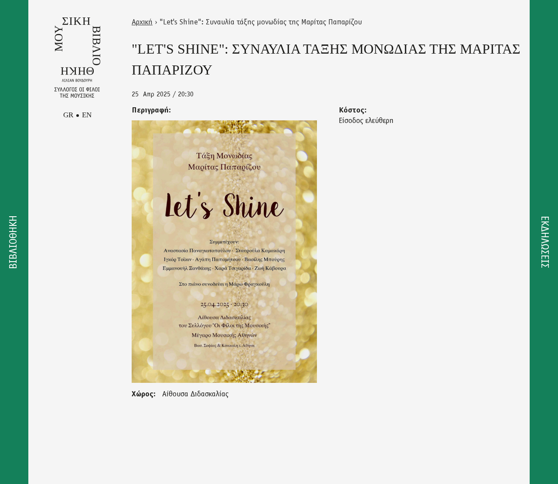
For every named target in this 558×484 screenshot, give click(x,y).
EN (87, 115)
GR (68, 115)
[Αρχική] (77, 57)
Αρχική (142, 23)
